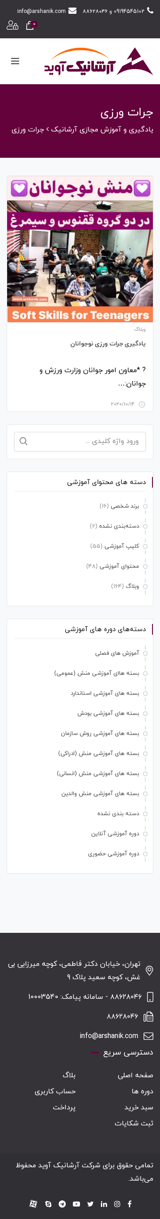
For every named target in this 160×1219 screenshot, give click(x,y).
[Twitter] (90, 1205)
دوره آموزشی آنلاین (115, 834)
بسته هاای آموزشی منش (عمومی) (96, 673)
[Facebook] (130, 1205)
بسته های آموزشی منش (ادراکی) (98, 754)
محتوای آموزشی (119, 566)
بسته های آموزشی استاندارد (105, 694)
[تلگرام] (62, 1205)
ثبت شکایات (134, 1124)
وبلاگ (140, 329)
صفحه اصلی (135, 1075)
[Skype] (48, 1205)
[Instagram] (117, 1205)
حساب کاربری (55, 1091)
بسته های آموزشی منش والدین (100, 794)
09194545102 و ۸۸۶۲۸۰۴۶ (113, 11)
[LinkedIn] (104, 1205)
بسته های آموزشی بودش (108, 714)
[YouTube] (76, 1205)
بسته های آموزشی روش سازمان (100, 734)
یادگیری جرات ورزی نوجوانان (108, 344)
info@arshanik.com (41, 11)
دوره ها (142, 1091)
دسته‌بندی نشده (119, 526)
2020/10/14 (123, 404)
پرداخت (64, 1107)
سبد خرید (138, 1107)
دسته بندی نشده (118, 814)
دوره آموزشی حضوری (113, 854)
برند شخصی (125, 506)
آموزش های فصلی (117, 653)
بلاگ (69, 1075)
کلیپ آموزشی (121, 546)
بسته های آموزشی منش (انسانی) (98, 774)
